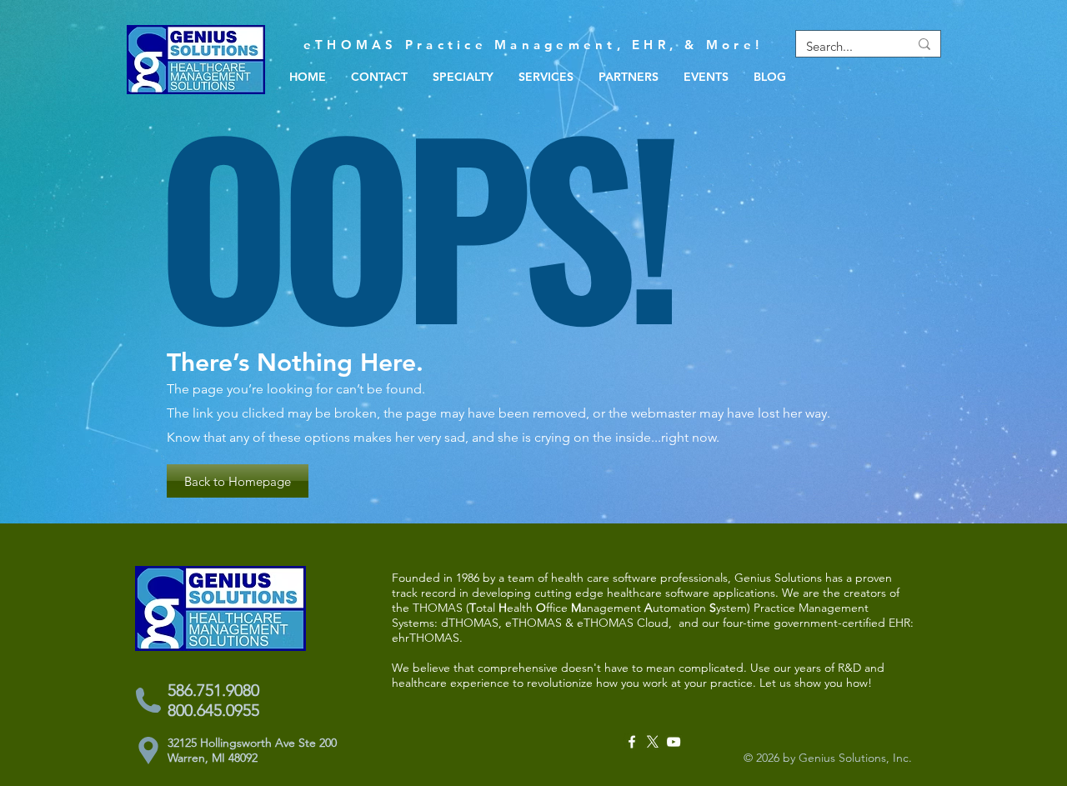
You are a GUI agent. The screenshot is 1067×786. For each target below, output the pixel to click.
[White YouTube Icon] (673, 741)
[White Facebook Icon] (632, 741)
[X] (652, 741)
